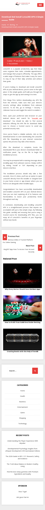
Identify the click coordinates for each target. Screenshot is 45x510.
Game (22, 413)
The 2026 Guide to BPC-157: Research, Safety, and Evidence (22, 457)
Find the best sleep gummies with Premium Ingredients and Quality (22, 473)
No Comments (13, 63)
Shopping (22, 418)
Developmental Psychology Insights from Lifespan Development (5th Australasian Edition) (22, 450)
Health (22, 396)
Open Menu (40, 5)
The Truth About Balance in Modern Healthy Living (22, 465)
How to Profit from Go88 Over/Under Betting (22, 322)
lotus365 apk (37, 118)
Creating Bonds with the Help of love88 (22, 351)
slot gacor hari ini (22, 497)
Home (22, 391)
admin (10, 61)
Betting (29, 61)
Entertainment (22, 407)
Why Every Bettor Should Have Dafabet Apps (22, 289)
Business (22, 402)
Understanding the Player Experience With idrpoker (22, 442)
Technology (22, 423)
